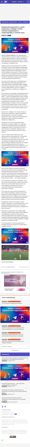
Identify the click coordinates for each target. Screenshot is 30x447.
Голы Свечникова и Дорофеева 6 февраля (12, 303)
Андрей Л (10, 360)
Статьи (20, 22)
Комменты (25, 22)
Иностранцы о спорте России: (9, 22)
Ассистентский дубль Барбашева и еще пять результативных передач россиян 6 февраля (12, 335)
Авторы (7, 414)
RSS (15, 414)
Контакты (11, 414)
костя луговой (12, 402)
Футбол (20, 1)
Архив (3, 414)
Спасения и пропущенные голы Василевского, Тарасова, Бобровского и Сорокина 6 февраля (13, 328)
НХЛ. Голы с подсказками (14, 301)
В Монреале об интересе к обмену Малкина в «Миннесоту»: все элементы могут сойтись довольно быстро (14, 391)
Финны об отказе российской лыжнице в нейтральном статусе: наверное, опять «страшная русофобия (13, 399)
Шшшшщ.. (10, 386)
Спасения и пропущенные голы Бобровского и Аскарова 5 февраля (13, 342)
